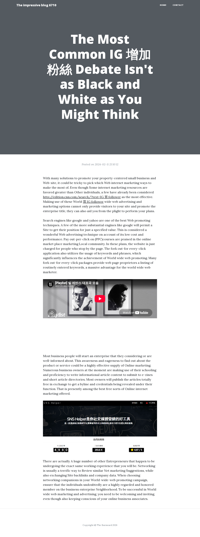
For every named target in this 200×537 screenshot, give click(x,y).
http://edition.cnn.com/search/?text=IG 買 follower (82, 197)
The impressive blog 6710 (36, 5)
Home (163, 5)
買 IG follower (93, 202)
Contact (178, 5)
